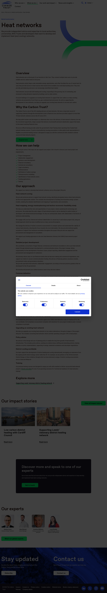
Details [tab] (53, 285)
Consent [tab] (28, 285)
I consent (77, 312)
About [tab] (78, 285)
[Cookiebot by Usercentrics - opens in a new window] (82, 280)
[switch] (44, 305)
